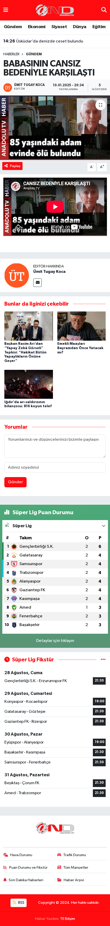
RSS (20, 903)
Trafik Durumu (74, 855)
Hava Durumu (21, 855)
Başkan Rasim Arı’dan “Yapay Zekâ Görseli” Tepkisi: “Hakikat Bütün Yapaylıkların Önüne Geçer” (25, 352)
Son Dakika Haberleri (26, 880)
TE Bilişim (67, 919)
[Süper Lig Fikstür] (103, 660)
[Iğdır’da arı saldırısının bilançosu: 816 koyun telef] (28, 384)
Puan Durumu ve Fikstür (28, 867)
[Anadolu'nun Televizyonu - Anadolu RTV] (55, 10)
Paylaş (15, 166)
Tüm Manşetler (75, 867)
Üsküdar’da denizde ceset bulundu (43, 41)
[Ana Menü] (5, 10)
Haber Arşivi (74, 880)
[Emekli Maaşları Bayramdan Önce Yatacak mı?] (81, 326)
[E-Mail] (37, 282)
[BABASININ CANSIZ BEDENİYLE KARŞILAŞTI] (55, 127)
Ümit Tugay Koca (49, 272)
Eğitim (98, 27)
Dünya (79, 27)
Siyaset (59, 27)
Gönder (15, 482)
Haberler (11, 54)
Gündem (13, 27)
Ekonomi (37, 27)
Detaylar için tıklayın (55, 641)
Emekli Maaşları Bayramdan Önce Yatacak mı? (80, 348)
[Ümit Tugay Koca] (16, 275)
